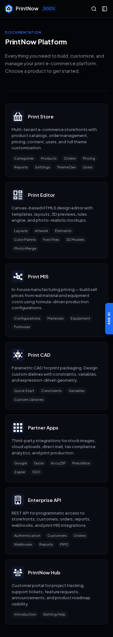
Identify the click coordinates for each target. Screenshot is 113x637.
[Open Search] (94, 8)
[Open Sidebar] (104, 8)
